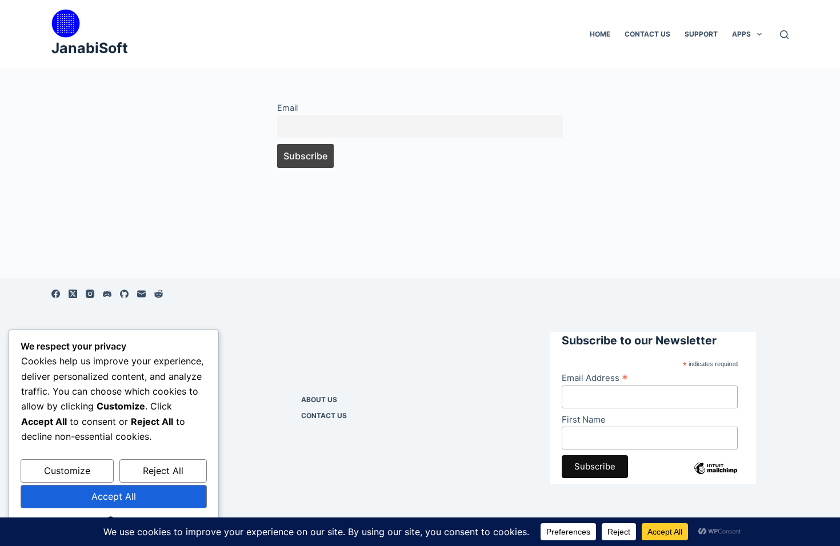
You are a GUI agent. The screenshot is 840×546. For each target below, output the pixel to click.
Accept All (113, 496)
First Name (584, 419)
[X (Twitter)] (73, 294)
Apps (741, 34)
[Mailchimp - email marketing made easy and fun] (716, 476)
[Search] (784, 34)
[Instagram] (90, 294)
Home (600, 34)
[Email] (141, 294)
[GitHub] (124, 294)
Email (287, 108)
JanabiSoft (89, 48)
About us (319, 399)
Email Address (595, 377)
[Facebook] (55, 294)
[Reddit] (158, 294)
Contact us (647, 34)
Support (701, 34)
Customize (67, 470)
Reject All (163, 470)
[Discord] (107, 294)
